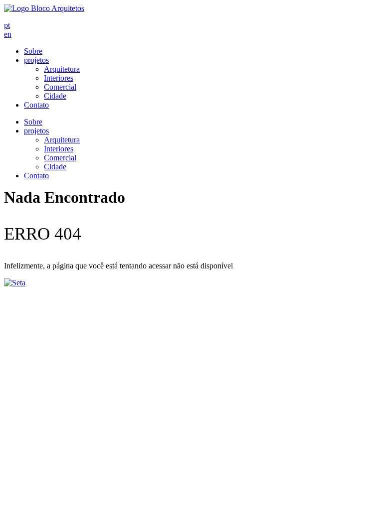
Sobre (33, 51)
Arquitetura (62, 69)
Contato (36, 105)
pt (7, 25)
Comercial (60, 87)
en (7, 34)
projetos (36, 60)
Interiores (58, 78)
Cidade (55, 96)
